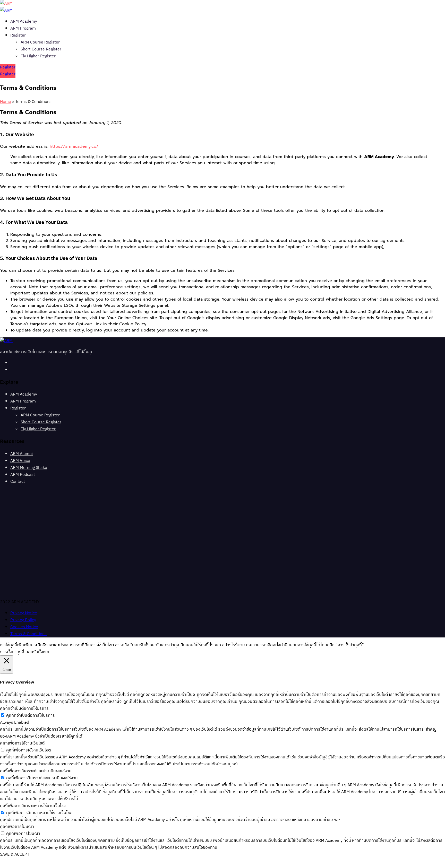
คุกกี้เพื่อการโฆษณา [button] (17, 826)
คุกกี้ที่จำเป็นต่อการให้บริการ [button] (24, 708)
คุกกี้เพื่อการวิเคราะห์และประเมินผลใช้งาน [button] (36, 771)
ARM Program (23, 28)
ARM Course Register (40, 42)
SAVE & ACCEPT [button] (14, 854)
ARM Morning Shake (28, 467)
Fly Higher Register (38, 56)
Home (5, 101)
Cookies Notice (24, 627)
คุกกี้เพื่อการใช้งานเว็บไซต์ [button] (22, 743)
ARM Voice (20, 460)
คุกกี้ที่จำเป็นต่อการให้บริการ (30, 715)
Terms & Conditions (28, 634)
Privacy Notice (23, 613)
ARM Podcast (22, 474)
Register (18, 35)
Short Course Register (41, 49)
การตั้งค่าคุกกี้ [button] (12, 652)
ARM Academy (23, 21)
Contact (17, 481)
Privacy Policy (23, 620)
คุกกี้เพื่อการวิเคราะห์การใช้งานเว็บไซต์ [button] (33, 805)
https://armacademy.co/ (74, 146)
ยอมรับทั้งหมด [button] (37, 652)
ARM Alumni (21, 453)
